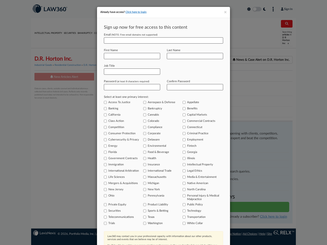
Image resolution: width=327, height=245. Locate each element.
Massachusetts (157, 177)
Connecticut (194, 127)
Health (152, 158)
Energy (112, 146)
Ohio (111, 195)
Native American (197, 183)
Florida (112, 152)
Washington (155, 223)
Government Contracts (123, 158)
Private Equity (117, 204)
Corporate (154, 133)
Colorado (153, 121)
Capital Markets (197, 114)
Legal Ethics (194, 170)
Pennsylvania (156, 195)
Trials (111, 223)
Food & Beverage (158, 152)
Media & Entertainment (202, 177)
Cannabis (153, 114)
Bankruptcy (155, 108)
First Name (111, 50)
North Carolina (196, 189)
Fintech (191, 146)
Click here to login (136, 12)
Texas (151, 217)
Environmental (157, 146)
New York (154, 189)
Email (130, 34)
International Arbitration (123, 170)
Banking (113, 108)
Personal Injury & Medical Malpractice (203, 197)
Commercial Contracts (201, 121)
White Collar (195, 223)
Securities (114, 210)
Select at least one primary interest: (126, 97)
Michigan (153, 183)
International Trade (160, 170)
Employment (195, 139)
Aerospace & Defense (161, 102)
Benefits (192, 108)
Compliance (155, 127)
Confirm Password (178, 81)
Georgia (192, 152)
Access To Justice (119, 102)
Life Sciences (116, 177)
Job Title (109, 65)
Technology (194, 210)
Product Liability (158, 204)
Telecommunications (121, 217)
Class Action (116, 121)
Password (126, 81)
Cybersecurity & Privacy (123, 139)
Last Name (173, 50)
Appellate (193, 102)
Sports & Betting (158, 210)
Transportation (196, 217)
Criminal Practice (197, 133)
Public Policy (195, 204)
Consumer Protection (121, 133)
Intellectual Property (200, 164)
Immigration (116, 164)
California (114, 114)
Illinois (191, 158)
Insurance (154, 164)
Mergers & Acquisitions (123, 183)
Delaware (154, 139)
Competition (116, 127)
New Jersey (115, 189)
